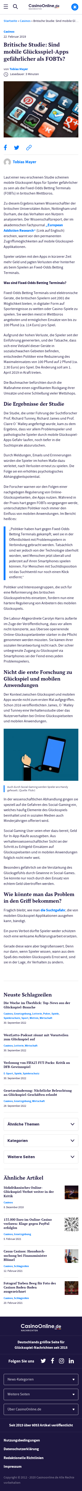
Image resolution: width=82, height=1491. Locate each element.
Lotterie (37, 1013)
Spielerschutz (12, 1018)
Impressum (13, 1466)
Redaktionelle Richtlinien (24, 1457)
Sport (24, 1018)
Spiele (55, 1013)
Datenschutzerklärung (21, 1448)
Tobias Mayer (19, 69)
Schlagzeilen (21, 1266)
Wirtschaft (46, 1018)
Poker (46, 1013)
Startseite (10, 21)
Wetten (34, 1018)
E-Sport (8, 1073)
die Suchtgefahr (53, 910)
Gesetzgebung (22, 1013)
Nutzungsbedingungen (22, 1440)
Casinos (25, 21)
